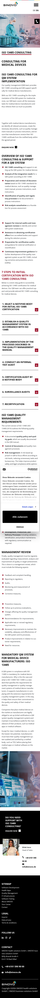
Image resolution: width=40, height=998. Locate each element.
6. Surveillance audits (16, 391)
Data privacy (6, 920)
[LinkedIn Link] (3, 940)
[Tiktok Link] (10, 940)
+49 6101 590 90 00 (14, 966)
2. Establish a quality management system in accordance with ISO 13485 (16, 325)
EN (37, 10)
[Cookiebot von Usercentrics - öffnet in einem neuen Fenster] (28, 469)
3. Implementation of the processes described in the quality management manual (18, 345)
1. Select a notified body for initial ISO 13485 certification (17, 307)
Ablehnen (20, 527)
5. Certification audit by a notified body (17, 378)
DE (34, 10)
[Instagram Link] (7, 940)
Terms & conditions (9, 923)
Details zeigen (27, 507)
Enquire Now (11, 831)
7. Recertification (13, 404)
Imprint (4, 917)
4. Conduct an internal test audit (16, 363)
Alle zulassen (20, 517)
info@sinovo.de (29, 867)
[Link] (10, 4)
